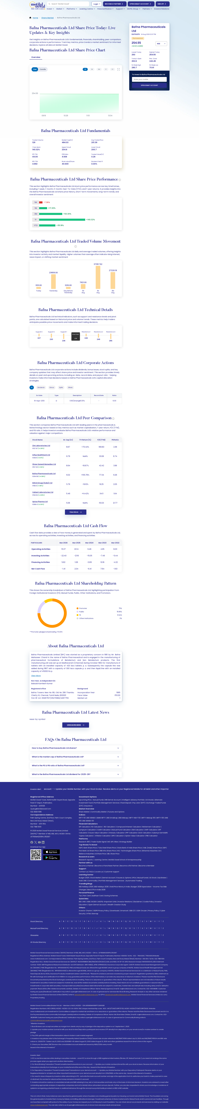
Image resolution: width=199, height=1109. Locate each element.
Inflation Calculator (103, 836)
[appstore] (51, 851)
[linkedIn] (43, 843)
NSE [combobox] (158, 44)
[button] (49, 3)
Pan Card (87, 896)
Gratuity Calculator (116, 833)
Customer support (111, 872)
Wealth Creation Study (117, 904)
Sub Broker (162, 878)
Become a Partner (113, 4)
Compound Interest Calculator (128, 827)
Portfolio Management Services (106, 803)
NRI (85, 881)
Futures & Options (124, 878)
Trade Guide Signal (98, 842)
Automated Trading (134, 881)
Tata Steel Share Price (107, 848)
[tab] (85, 69)
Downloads (114, 910)
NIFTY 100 (160, 818)
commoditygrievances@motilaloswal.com (46, 1020)
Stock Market (95, 878)
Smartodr (124, 910)
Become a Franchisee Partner (107, 866)
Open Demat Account (139, 4)
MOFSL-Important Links (107, 901)
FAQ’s (91, 872)
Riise (116, 842)
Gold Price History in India (120, 887)
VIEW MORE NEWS (74, 725)
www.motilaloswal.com (39, 1105)
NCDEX (94, 901)
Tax (80, 896)
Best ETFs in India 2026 (96, 890)
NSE (84, 901)
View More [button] (36, 675)
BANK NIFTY (101, 818)
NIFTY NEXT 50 (134, 818)
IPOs (134, 878)
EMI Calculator (137, 830)
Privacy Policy (153, 910)
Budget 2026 (84, 878)
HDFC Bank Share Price (88, 848)
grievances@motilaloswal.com (86, 995)
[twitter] (35, 843)
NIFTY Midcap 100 (148, 818)
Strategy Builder (125, 842)
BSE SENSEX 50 (88, 821)
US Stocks (150, 800)
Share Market (84, 812)
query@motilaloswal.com (40, 809)
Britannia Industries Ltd (151, 851)
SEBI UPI (161, 4)
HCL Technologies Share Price (129, 851)
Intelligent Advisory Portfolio (133, 800)
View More (74, 512)
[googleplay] (51, 857)
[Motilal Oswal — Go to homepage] (37, 6)
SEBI (88, 901)
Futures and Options (116, 812)
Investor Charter (85, 910)
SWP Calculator (151, 830)
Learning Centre (100, 860)
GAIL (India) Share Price (152, 848)
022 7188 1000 (35, 827)
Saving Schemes (111, 896)
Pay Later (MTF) (139, 803)
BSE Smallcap (112, 818)
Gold (81, 881)
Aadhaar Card (97, 896)
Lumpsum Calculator (87, 830)
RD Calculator (109, 827)
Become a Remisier (146, 866)
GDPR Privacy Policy (101, 910)
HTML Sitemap (92, 913)
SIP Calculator (84, 827)
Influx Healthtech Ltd (41, 455)
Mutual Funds (98, 800)
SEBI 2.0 (132, 910)
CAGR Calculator (104, 830)
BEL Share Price (113, 854)
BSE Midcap (123, 818)
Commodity (92, 881)
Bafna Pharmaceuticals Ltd (44, 473)
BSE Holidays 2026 (101, 887)
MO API (110, 842)
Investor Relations (125, 901)
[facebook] (31, 843)
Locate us (99, 872)
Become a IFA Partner (128, 866)
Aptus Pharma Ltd (40, 501)
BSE (80, 901)
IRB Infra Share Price (108, 851)
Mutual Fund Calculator (121, 830)
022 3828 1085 (36, 812)
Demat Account (108, 878)
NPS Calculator (118, 836)
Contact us (83, 872)
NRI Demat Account (113, 800)
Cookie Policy (148, 901)
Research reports (86, 860)
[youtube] (39, 843)
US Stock (152, 878)
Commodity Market (99, 812)
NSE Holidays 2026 (86, 887)
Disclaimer (137, 901)
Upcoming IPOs (85, 800)
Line (35, 69)
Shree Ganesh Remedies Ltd (44, 464)
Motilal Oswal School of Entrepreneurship (125, 860)
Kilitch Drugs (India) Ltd (42, 483)
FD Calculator (96, 827)
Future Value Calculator (98, 833)
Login (96, 4)
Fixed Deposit (126, 803)
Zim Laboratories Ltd (41, 445)
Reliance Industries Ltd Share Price (92, 854)
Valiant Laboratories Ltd (42, 492)
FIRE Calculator (152, 836)
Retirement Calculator (151, 827)
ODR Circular (142, 910)
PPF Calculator (131, 833)
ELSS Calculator (145, 833)
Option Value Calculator (134, 836)
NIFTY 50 (82, 818)
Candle (43, 69)
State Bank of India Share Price (129, 848)
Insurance (88, 806)
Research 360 (84, 842)
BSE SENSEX (91, 818)
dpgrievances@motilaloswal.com (118, 995)
